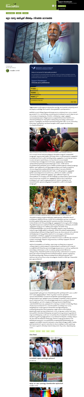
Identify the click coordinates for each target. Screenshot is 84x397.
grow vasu (38, 331)
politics (52, 331)
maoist (48, 331)
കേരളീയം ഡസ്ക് (34, 385)
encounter (32, 331)
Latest (18, 13)
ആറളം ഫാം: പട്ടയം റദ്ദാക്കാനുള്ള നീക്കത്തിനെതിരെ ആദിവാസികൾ (46, 383)
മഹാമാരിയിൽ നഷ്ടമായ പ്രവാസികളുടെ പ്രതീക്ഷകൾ (42, 358)
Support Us (61, 6)
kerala (43, 331)
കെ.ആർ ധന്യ (33, 360)
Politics (25, 13)
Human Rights (10, 13)
